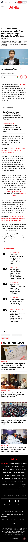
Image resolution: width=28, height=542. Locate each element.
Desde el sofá (21, 475)
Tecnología (16, 478)
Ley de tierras (14, 493)
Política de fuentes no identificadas (14, 508)
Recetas (12, 475)
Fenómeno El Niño (19, 487)
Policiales (7, 466)
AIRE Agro (12, 472)
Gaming (20, 481)
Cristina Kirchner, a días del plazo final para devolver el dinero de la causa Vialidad (13, 150)
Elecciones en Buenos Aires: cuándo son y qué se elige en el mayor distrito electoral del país (13, 218)
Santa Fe (24, 463)
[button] (4, 7)
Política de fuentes (9, 511)
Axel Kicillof (22, 84)
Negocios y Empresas (8, 484)
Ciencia (5, 472)
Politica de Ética (20, 504)
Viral (6, 481)
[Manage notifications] (24, 538)
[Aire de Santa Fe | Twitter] (12, 501)
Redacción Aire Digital (7, 73)
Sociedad (24, 484)
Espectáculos (20, 472)
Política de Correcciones (9, 504)
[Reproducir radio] (2, 2)
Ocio (17, 484)
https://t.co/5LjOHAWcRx (14, 191)
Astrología (13, 481)
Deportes (6, 475)
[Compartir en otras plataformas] (25, 77)
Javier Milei (5, 338)
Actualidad (15, 466)
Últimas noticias (14, 463)
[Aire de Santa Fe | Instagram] (15, 501)
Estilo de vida (6, 478)
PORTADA (3, 24)
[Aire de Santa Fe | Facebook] (9, 501)
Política (10, 24)
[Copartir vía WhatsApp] (21, 77)
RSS (14, 523)
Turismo (23, 478)
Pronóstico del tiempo (10, 490)
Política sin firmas (19, 511)
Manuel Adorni (17, 335)
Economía (5, 469)
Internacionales (21, 469)
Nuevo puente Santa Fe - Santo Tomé (14, 496)
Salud (22, 466)
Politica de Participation (7, 519)
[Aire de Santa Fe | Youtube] (18, 501)
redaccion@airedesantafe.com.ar (15, 534)
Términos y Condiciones (20, 519)
